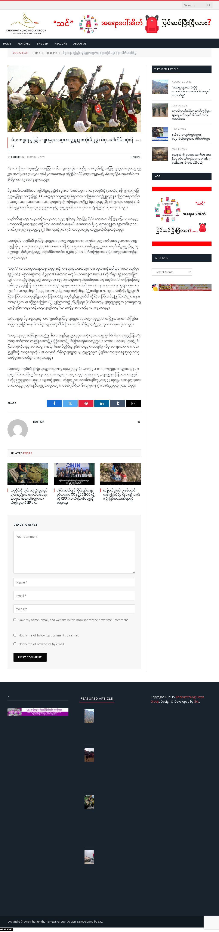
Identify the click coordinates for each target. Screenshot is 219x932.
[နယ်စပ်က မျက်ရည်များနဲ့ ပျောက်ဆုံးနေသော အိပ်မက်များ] (160, 134)
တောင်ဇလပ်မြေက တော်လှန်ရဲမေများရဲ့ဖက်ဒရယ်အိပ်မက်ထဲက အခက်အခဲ (192, 115)
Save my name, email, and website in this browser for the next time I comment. (73, 620)
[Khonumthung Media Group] (26, 24)
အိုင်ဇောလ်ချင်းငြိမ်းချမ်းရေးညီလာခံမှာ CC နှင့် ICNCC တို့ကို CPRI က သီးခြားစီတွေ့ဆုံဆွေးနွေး (76, 496)
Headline (61, 43)
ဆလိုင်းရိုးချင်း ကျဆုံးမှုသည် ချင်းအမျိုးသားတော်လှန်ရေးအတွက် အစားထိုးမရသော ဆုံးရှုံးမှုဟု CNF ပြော (28, 496)
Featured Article (166, 69)
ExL (196, 701)
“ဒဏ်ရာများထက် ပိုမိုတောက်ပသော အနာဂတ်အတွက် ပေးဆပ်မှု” (191, 91)
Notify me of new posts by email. (41, 644)
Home (7, 43)
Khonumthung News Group (48, 921)
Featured (24, 43)
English (42, 43)
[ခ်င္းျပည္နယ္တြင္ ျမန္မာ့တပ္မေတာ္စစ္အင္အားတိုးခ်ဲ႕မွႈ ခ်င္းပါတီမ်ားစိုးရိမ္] (74, 99)
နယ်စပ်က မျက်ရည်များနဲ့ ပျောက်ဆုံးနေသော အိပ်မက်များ (191, 136)
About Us (80, 43)
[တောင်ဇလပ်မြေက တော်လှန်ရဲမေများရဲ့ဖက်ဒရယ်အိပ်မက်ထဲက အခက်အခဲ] (160, 110)
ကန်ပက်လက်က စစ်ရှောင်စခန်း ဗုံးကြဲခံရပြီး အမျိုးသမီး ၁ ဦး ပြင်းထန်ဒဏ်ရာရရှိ (121, 494)
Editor (15, 156)
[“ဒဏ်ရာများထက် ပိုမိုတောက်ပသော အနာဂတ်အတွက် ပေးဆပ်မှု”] (160, 87)
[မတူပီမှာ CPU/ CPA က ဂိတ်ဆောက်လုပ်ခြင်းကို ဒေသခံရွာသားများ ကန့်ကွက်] (92, 755)
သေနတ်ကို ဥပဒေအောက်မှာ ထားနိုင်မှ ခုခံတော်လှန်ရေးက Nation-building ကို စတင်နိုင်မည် (191, 158)
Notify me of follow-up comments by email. (48, 635)
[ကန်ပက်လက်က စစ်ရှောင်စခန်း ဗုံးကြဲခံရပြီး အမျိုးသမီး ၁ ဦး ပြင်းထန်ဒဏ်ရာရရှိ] (120, 474)
